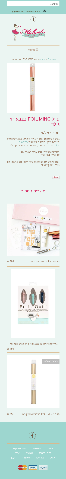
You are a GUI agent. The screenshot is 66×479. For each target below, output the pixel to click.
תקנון (13, 457)
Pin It (55, 177)
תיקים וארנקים (20, 448)
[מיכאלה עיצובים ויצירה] (33, 33)
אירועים (29, 453)
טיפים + (26, 457)
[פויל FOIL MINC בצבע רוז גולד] (33, 112)
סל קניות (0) (17, 11)
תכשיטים (37, 448)
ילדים (52, 457)
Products (52, 59)
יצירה (17, 453)
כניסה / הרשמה (33, 11)
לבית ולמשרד (45, 453)
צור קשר (40, 457)
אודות (50, 448)
